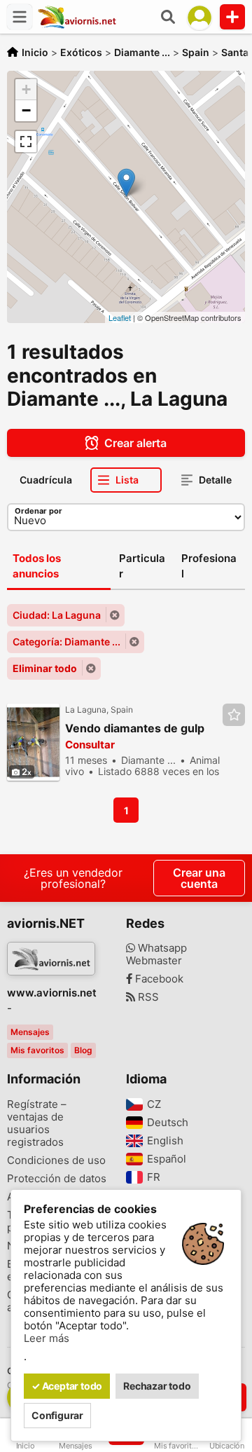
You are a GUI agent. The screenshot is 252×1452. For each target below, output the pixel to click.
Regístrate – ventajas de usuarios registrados (36, 1123)
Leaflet (119, 317)
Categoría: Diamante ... (66, 642)
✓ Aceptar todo (66, 1386)
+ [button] (26, 89)
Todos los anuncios (37, 566)
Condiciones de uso (56, 1160)
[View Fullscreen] (25, 141)
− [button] (26, 110)
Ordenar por (38, 511)
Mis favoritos (37, 1050)
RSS (147, 997)
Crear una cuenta (199, 878)
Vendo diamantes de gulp (134, 728)
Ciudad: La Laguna (57, 615)
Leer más (46, 1338)
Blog (83, 1050)
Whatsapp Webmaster (156, 954)
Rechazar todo (156, 1386)
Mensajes (30, 1032)
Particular (142, 566)
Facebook (157, 979)
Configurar (57, 1415)
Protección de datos (56, 1178)
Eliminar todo (45, 668)
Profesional (209, 566)
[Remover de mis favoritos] (234, 715)
